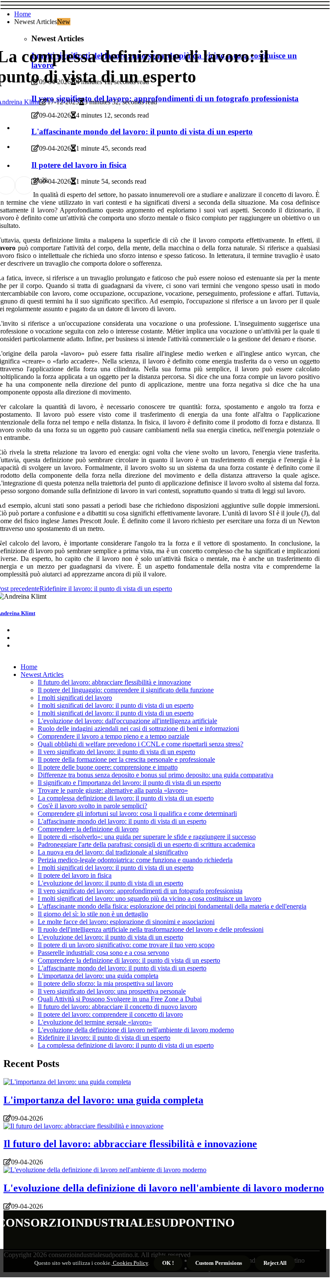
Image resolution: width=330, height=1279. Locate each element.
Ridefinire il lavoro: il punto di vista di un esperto (104, 1037)
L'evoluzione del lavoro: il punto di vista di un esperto (110, 883)
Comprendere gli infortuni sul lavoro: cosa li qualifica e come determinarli (137, 813)
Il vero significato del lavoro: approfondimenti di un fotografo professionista (140, 890)
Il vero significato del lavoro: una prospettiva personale (112, 991)
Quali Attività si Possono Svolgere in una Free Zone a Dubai (120, 999)
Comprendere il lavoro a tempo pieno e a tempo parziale (113, 736)
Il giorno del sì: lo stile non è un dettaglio (93, 914)
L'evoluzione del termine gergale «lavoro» (95, 1022)
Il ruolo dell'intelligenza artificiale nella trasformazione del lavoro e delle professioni (150, 929)
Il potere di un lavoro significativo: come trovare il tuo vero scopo (126, 945)
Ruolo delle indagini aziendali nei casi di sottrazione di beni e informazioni (138, 728)
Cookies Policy (130, 1263)
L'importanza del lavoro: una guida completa (98, 975)
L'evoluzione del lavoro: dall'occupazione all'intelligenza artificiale (127, 720)
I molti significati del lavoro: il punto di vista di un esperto (116, 705)
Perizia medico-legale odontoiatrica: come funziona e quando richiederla (135, 860)
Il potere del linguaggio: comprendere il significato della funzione (126, 690)
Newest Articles (42, 674)
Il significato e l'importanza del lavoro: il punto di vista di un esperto (129, 782)
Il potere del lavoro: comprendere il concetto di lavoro (110, 1014)
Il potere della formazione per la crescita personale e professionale (126, 759)
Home (22, 14)
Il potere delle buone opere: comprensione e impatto (108, 767)
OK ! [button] (168, 1263)
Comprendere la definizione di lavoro (88, 829)
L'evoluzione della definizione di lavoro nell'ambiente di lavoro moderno (136, 1030)
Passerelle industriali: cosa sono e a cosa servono (103, 952)
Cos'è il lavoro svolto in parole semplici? (92, 805)
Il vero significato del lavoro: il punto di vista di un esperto (116, 751)
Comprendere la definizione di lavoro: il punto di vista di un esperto (129, 960)
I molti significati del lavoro (75, 697)
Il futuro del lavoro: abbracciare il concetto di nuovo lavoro (117, 1006)
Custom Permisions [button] (218, 1263)
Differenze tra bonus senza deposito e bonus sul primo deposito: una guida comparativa (155, 775)
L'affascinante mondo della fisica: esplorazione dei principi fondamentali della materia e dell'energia (172, 906)
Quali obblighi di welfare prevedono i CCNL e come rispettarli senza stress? (140, 744)
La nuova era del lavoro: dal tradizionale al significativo (113, 852)
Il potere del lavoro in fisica (75, 875)
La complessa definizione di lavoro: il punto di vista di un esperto (126, 798)
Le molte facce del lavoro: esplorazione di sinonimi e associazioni (126, 921)
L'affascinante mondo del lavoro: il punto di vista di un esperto (122, 821)
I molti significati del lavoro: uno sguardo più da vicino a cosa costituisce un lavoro (149, 898)
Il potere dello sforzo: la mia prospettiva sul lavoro (105, 983)
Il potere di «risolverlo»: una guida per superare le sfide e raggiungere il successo (147, 836)
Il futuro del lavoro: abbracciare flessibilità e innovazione (114, 682)
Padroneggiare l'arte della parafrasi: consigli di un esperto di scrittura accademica (146, 844)
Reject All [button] (275, 1263)
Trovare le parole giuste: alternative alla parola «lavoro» (113, 790)
